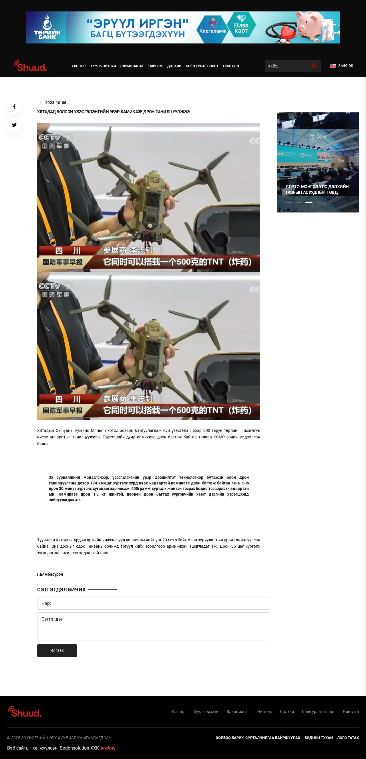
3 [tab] (308, 202)
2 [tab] (299, 202)
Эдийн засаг (132, 66)
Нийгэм (155, 66)
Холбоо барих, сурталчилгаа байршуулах (258, 738)
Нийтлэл (231, 66)
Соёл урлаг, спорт (202, 66)
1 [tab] (289, 89)
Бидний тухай (319, 738)
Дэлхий (174, 66)
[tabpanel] (318, 162)
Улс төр (78, 66)
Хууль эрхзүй (103, 66)
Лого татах (348, 738)
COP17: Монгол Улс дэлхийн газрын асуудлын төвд (317, 189)
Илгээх (57, 650)
